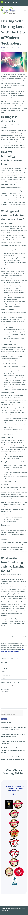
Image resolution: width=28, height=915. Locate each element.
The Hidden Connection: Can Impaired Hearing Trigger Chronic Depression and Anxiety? (13, 750)
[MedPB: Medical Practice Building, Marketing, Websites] (19, 908)
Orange (12, 788)
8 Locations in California (11, 2)
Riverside (12, 790)
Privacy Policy (4, 908)
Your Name (4, 662)
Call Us (14, 794)
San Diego (19, 788)
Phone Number (5, 675)
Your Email (4, 669)
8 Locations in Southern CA (14, 786)
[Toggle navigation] (25, 10)
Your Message (5, 689)
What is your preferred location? (10, 682)
